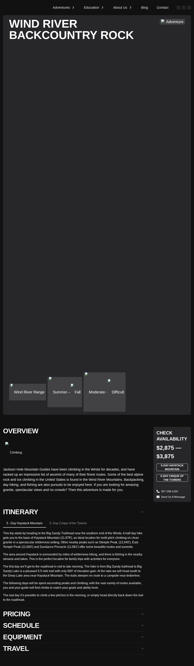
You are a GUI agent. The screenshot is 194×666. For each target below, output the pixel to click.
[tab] (24, 523)
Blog (144, 7)
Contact (162, 7)
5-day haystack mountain (172, 467)
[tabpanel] (73, 565)
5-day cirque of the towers (172, 477)
